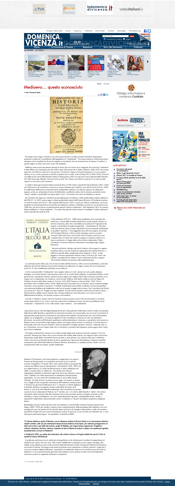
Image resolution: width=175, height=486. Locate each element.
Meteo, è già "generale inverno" (128, 173)
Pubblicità (88, 31)
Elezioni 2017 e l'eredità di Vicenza (129, 175)
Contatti (111, 31)
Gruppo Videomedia (54, 31)
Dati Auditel (100, 31)
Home (36, 47)
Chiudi (96, 484)
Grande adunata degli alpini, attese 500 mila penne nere (127, 200)
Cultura (41, 50)
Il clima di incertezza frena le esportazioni (124, 186)
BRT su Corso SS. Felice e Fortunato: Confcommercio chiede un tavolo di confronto (74, 74)
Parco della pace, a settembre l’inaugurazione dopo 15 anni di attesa (35, 73)
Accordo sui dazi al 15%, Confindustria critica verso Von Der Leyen (55, 73)
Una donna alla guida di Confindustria (124, 170)
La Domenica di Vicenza (62, 47)
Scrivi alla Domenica (113, 47)
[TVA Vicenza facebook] (145, 32)
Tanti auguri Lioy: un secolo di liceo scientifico (126, 196)
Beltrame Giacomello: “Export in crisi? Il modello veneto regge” (95, 73)
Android (116, 110)
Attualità (30, 50)
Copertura (78, 31)
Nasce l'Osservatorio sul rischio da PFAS (124, 182)
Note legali (121, 31)
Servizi (68, 31)
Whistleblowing (135, 31)
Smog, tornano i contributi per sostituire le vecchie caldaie (114, 73)
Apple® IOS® (131, 110)
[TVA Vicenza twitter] (149, 32)
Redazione (87, 47)
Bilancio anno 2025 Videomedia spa (131, 208)
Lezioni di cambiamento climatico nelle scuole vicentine (128, 193)
